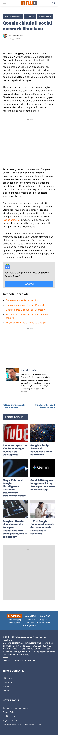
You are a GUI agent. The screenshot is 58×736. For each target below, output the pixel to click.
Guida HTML (31, 616)
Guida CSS (45, 616)
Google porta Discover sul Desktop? (25, 309)
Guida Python (14, 622)
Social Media (45, 16)
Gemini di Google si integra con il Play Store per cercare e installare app (42, 485)
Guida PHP (30, 619)
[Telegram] (25, 44)
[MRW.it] (29, 3)
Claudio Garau (18, 36)
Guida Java (29, 622)
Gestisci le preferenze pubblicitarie (19, 660)
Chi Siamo (7, 678)
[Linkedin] (12, 44)
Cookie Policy (9, 716)
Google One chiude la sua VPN (22, 300)
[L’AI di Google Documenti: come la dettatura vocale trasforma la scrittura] (42, 509)
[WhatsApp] (18, 44)
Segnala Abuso (10, 720)
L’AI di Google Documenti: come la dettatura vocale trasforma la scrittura (42, 527)
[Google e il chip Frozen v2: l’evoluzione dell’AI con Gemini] (42, 433)
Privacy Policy (9, 712)
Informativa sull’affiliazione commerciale (22, 724)
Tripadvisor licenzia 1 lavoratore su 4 (45, 406)
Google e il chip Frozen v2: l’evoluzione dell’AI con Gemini (42, 450)
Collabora (7, 682)
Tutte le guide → (29, 625)
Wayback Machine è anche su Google (26, 322)
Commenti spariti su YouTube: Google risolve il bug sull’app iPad (15, 450)
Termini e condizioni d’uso (15, 708)
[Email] (31, 44)
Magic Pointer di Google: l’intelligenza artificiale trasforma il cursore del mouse (14, 488)
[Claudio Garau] (5, 36)
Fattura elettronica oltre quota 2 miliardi (15, 406)
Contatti (6, 690)
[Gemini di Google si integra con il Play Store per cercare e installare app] (42, 468)
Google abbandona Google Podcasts (25, 305)
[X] (5, 44)
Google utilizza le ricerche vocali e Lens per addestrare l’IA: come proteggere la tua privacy (15, 529)
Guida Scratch (43, 622)
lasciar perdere (11, 219)
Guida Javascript (14, 619)
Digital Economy (13, 16)
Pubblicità (7, 686)
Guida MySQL (45, 619)
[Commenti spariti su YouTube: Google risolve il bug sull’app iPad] (15, 433)
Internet (30, 16)
